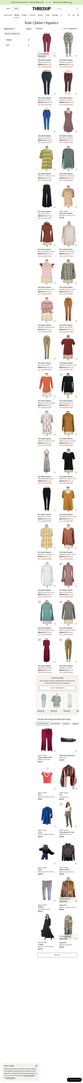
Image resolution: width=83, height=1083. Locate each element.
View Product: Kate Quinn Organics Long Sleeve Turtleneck (46, 239)
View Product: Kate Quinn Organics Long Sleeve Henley (46, 390)
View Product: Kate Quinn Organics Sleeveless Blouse (46, 315)
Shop (8, 8)
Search (59, 9)
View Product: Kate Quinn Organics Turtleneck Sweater (68, 428)
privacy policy (10, 1078)
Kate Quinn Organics (11, 34)
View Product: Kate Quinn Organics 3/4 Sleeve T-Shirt (68, 277)
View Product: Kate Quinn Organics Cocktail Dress (68, 580)
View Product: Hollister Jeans (46, 895)
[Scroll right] (75, 723)
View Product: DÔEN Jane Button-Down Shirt (46, 857)
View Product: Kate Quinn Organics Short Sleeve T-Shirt (46, 163)
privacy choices (29, 1075)
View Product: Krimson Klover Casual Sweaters (68, 857)
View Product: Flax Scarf (68, 783)
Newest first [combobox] (73, 29)
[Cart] (78, 15)
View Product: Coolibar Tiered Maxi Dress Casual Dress (46, 932)
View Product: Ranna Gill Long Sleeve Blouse (68, 895)
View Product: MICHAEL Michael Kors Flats (68, 745)
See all (57, 955)
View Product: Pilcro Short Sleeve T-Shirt (46, 783)
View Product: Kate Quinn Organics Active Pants (46, 88)
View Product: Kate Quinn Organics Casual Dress (68, 125)
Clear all (28, 29)
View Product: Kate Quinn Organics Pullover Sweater (68, 163)
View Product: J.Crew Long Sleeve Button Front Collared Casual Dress (46, 820)
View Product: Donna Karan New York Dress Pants (68, 820)
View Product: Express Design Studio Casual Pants (46, 745)
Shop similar (42, 56)
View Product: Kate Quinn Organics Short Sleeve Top (68, 201)
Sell (16, 8)
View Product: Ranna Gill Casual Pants (68, 932)
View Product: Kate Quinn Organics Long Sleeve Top (68, 390)
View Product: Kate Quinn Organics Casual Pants (46, 50)
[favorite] (55, 56)
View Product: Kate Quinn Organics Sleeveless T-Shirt (46, 277)
